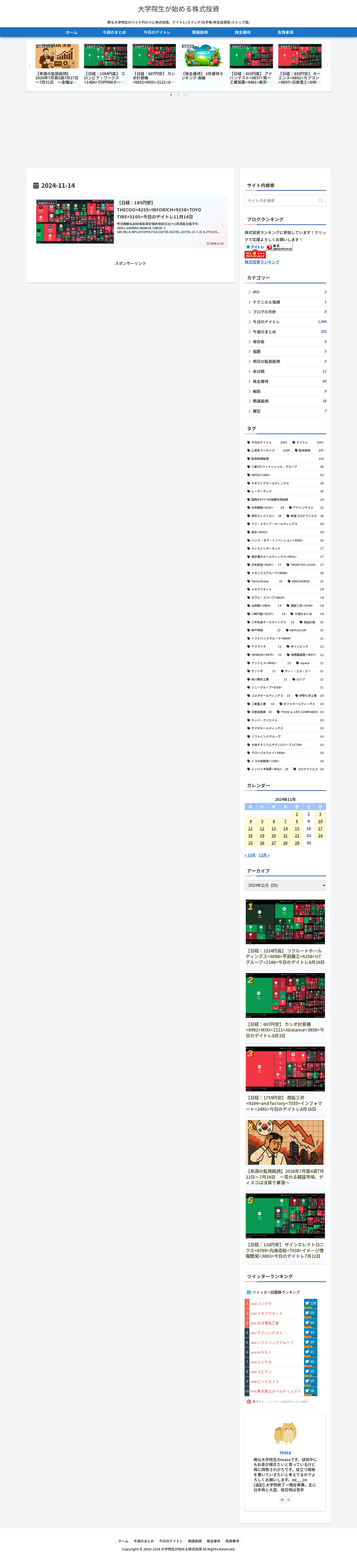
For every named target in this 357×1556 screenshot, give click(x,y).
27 (274, 843)
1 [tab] (171, 94)
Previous (29, 65)
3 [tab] (185, 94)
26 (262, 843)
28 (285, 843)
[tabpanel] (57, 64)
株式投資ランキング (262, 262)
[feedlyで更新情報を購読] (282, 1499)
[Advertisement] (178, 132)
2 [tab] (178, 94)
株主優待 (213, 1540)
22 (297, 835)
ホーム (123, 1540)
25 (250, 843)
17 (320, 828)
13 (274, 828)
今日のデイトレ (171, 1540)
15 (297, 828)
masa (285, 1452)
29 (297, 843)
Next (327, 65)
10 (320, 821)
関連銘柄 (195, 1540)
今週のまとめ (144, 1540)
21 (285, 835)
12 (262, 828)
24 (320, 835)
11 (250, 828)
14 (285, 828)
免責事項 (232, 1540)
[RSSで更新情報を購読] (289, 1499)
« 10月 (250, 855)
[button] (321, 200)
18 (250, 835)
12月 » (264, 855)
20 (274, 835)
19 (262, 835)
